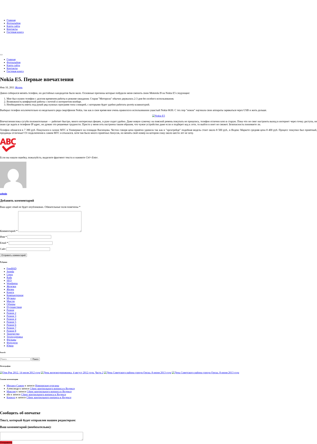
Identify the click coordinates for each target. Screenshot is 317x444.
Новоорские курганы (47, 385)
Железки (11, 286)
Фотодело (12, 342)
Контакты (12, 29)
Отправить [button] (6, 442)
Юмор (10, 345)
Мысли (11, 301)
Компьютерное (15, 295)
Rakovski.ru (14, 6)
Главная (11, 20)
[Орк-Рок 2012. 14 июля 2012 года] (20, 372)
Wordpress (12, 283)
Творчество (13, 333)
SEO (9, 280)
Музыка (11, 298)
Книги (10, 292)
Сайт (3, 249)
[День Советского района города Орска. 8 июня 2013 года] (137, 372)
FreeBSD (12, 268)
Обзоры (11, 304)
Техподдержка (15, 336)
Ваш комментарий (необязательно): (25, 427)
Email (4, 242)
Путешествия (14, 307)
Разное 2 (11, 313)
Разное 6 (11, 325)
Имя (3, 236)
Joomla (10, 271)
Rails (9, 277)
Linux (10, 274)
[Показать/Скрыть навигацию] (1, 54)
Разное (10, 310)
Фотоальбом (13, 23)
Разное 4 (11, 319)
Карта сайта (13, 26)
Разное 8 (11, 330)
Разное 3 (11, 316)
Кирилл (11, 397)
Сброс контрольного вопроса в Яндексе (52, 388)
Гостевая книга (15, 32)
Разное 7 (11, 327)
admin (3, 193)
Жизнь (18, 87)
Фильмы (11, 339)
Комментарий (9, 231)
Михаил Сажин (15, 385)
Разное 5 (11, 322)
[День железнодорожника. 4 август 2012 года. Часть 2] (72, 372)
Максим (11, 391)
